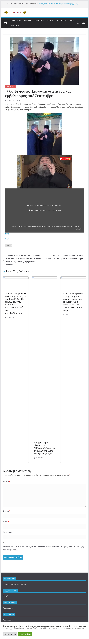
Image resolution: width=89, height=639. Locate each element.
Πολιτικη (27, 20)
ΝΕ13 (7, 234)
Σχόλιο (6, 481)
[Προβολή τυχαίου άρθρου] (83, 22)
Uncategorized (10, 86)
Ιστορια (50, 20)
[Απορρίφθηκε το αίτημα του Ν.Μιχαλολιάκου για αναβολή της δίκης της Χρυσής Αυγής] (44, 278)
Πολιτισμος (61, 20)
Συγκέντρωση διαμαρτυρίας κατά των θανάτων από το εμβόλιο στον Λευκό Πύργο (64, 257)
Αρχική (5, 596)
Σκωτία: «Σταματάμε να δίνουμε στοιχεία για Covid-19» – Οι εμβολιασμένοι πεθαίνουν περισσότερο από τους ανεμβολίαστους (15, 303)
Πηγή (7, 239)
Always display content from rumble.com (46, 210)
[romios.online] (5, 22)
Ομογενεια (14, 25)
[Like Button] (8, 245)
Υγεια (71, 20)
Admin (18, 100)
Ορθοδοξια (39, 20)
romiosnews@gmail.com (17, 584)
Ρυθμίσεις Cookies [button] (10, 634)
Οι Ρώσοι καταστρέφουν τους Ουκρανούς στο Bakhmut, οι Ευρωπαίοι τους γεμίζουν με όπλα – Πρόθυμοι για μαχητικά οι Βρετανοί (23, 260)
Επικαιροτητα (15, 20)
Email (6, 521)
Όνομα (6, 511)
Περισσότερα (7, 608)
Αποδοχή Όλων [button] (25, 634)
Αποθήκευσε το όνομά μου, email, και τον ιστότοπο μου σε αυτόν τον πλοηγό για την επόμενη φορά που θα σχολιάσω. (44, 548)
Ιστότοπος (7, 532)
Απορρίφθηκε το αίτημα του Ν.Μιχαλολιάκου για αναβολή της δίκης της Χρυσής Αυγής (44, 448)
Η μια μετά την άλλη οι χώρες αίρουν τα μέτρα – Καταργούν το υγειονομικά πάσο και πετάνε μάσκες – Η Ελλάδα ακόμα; (73, 302)
